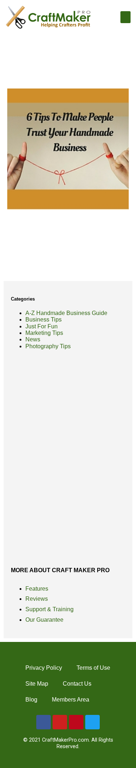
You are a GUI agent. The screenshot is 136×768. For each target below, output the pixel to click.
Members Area (70, 699)
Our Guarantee (44, 620)
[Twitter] (92, 722)
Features (36, 589)
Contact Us (77, 684)
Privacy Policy (43, 668)
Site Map (36, 684)
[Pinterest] (76, 722)
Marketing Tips (44, 333)
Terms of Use (93, 668)
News (32, 339)
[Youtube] (60, 722)
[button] (125, 17)
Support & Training (49, 609)
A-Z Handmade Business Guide (66, 313)
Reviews (36, 599)
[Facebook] (43, 722)
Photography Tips (48, 346)
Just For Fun (41, 326)
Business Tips (43, 319)
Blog (31, 699)
